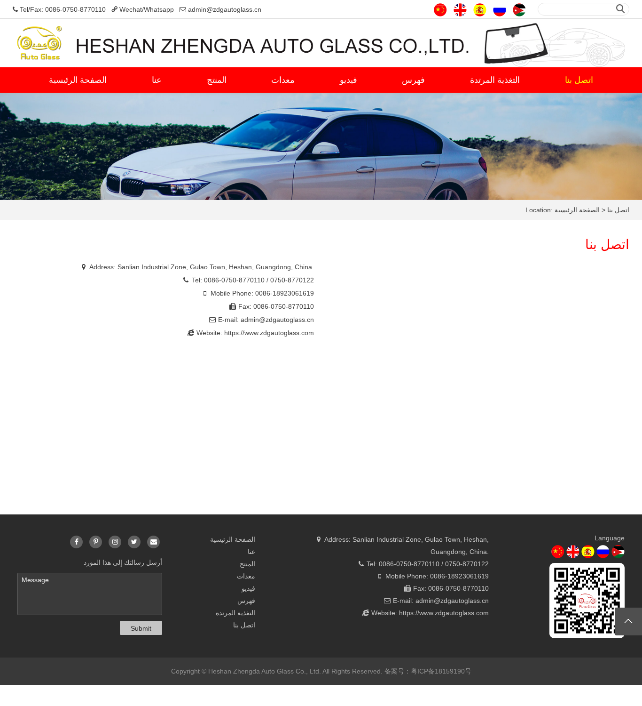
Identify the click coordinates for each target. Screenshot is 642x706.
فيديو (348, 80)
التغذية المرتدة (495, 80)
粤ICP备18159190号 (441, 671)
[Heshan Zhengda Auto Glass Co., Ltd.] (321, 42)
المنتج (217, 80)
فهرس (413, 80)
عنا (157, 80)
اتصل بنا (579, 80)
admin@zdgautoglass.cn (277, 319)
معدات (283, 80)
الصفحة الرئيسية (78, 80)
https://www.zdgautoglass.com (269, 333)
